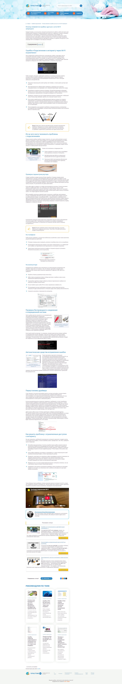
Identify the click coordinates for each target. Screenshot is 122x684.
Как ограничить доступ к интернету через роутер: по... (54, 558)
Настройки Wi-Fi (51, 13)
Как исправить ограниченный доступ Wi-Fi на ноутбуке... (53, 543)
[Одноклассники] (62, 578)
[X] (66, 578)
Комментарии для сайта (33, 668)
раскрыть (40, 44)
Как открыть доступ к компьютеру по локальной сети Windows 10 (33, 365)
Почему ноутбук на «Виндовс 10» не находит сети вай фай (47, 639)
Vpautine (35, 6)
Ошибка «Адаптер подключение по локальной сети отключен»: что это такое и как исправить (32, 641)
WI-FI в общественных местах (64, 13)
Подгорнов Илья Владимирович (45, 512)
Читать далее (63, 553)
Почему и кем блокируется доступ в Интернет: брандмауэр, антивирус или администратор (32, 604)
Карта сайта (87, 673)
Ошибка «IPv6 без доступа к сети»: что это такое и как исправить (46, 603)
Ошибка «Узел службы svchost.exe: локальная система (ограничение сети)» (61, 605)
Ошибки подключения (36, 23)
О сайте (55, 673)
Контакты (60, 673)
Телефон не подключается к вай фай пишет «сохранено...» (53, 527)
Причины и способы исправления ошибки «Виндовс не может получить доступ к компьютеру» (62, 642)
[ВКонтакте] (61, 578)
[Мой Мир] (64, 578)
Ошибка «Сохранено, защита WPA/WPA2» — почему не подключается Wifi (33, 158)
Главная (28, 23)
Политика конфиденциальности (79, 673)
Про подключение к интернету (36, 13)
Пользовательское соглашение (68, 673)
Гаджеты (79, 13)
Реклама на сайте (92, 673)
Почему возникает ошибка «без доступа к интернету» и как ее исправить (61, 325)
